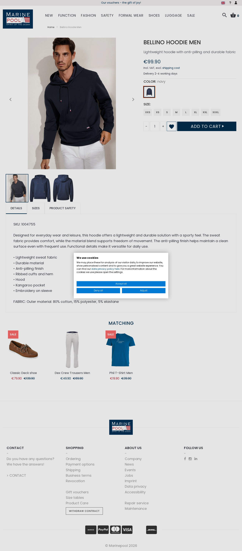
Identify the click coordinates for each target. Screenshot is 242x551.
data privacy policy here (105, 268)
